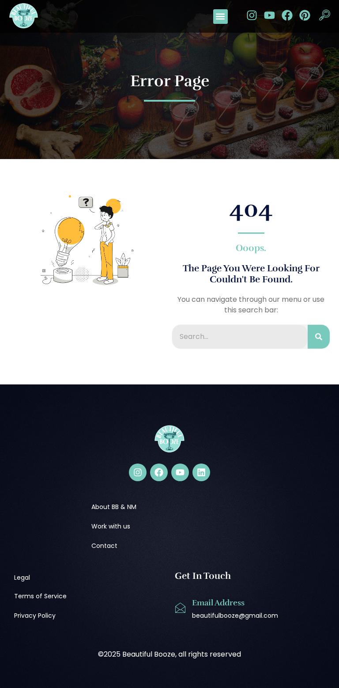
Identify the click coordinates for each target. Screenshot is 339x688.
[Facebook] (287, 15)
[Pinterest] (304, 15)
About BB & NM (113, 506)
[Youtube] (269, 15)
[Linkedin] (201, 472)
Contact (104, 545)
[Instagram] (251, 15)
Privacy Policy (35, 615)
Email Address (218, 603)
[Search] (319, 337)
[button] (220, 16)
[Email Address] (180, 608)
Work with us (110, 526)
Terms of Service (40, 596)
